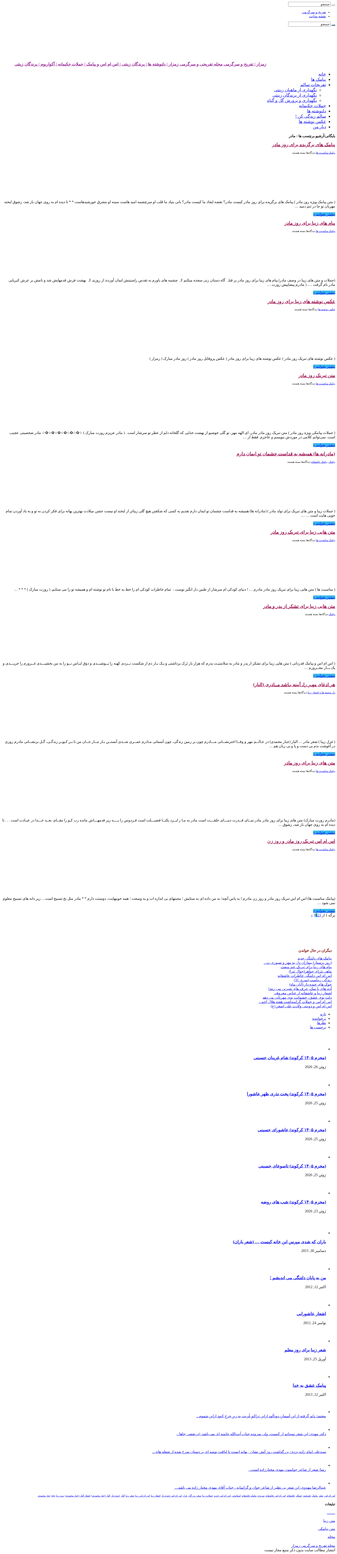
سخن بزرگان (194, 1495)
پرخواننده (319, 1018)
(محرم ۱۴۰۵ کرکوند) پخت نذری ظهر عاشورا (286, 1093)
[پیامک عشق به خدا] (313, 1377)
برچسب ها (318, 1027)
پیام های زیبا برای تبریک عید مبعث (306, 967)
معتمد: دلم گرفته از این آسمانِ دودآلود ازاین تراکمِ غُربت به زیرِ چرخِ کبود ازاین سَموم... (261, 1416)
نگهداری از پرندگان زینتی (294, 95)
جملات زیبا (207, 1495)
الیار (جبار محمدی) (100, 1495)
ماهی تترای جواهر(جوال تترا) (310, 971)
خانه (322, 74)
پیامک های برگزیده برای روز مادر (303, 144)
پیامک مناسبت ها (325, 152)
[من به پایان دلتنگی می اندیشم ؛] (315, 1269)
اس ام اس (329, 1495)
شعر (321, 1495)
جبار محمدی (44, 1495)
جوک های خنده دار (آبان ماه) (310, 984)
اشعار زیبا (155, 1495)
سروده (261, 1495)
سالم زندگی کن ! (310, 116)
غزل (185, 1495)
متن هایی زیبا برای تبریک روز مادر (303, 531)
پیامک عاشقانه (319, 461)
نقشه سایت (317, 16)
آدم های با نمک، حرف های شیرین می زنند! (300, 989)
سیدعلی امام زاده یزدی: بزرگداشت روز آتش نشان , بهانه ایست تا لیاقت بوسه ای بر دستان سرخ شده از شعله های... (239, 1452)
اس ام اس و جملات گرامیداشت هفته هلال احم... (295, 1002)
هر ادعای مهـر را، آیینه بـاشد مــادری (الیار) (294, 684)
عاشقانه (291, 1495)
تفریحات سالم (313, 84)
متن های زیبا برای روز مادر (309, 762)
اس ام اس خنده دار (171, 1495)
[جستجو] (333, 5)
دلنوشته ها (316, 111)
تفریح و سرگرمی (314, 12)
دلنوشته (307, 1495)
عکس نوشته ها (312, 121)
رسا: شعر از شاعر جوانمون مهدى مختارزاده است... (287, 1470)
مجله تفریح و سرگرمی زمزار (313, 1546)
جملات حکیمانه (312, 105)
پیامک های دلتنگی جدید (315, 958)
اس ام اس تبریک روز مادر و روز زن (301, 841)
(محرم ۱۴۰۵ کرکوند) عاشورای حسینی (292, 1129)
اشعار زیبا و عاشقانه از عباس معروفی (303, 993)
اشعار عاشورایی (311, 1313)
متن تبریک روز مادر (316, 375)
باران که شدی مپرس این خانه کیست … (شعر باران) (279, 1241)
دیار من (319, 126)
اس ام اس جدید (222, 1495)
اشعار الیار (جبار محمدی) (77, 1495)
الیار (123, 1495)
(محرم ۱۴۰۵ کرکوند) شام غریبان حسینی (290, 1057)
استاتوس (236, 1495)
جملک (299, 1495)
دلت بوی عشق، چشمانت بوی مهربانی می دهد (297, 997)
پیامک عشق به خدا (309, 1385)
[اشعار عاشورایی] (313, 1305)
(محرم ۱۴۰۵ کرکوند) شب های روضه (293, 1202)
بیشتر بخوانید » (324, 214)
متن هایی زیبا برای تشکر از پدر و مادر (299, 606)
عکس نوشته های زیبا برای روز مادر (301, 301)
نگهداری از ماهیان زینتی (295, 89)
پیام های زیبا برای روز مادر (310, 223)
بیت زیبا (60, 1495)
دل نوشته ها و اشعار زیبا (321, 692)
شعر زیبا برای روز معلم (305, 1349)
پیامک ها (318, 79)
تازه (323, 1014)
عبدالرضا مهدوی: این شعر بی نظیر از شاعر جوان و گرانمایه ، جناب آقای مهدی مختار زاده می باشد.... (250, 1487)
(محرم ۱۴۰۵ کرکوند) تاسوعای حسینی (292, 1166)
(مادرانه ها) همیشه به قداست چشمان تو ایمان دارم (286, 453)
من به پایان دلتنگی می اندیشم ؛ (298, 1277)
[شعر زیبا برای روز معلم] (314, 1341)
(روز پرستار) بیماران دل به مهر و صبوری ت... (298, 963)
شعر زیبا (130, 1495)
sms (53, 1495)
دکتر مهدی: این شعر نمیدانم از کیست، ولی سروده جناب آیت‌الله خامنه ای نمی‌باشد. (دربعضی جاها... (251, 1434)
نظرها (321, 1023)
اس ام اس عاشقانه (275, 1495)
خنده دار (115, 1495)
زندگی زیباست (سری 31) (313, 980)
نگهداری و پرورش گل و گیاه (292, 100)
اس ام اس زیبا (142, 1495)
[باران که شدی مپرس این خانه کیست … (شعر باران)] (313, 1233)
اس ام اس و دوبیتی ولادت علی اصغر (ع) (301, 1006)
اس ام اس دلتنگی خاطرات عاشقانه (305, 976)
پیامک (332, 461)
